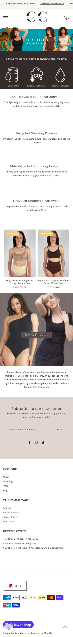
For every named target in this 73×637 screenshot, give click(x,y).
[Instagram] (36, 443)
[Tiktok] (43, 443)
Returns (7, 508)
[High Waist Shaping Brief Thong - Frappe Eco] (19, 253)
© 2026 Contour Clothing (16, 633)
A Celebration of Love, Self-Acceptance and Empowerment (33, 547)
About (6, 477)
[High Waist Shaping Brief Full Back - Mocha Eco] (53, 253)
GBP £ (18, 585)
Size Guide (8, 521)
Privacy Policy (10, 517)
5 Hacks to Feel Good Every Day (19, 543)
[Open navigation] (13, 18)
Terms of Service (11, 512)
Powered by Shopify (41, 633)
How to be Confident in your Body (20, 538)
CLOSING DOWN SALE (49, 3)
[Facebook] (29, 443)
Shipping (8, 481)
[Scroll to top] (64, 626)
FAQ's (5, 485)
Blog (5, 490)
